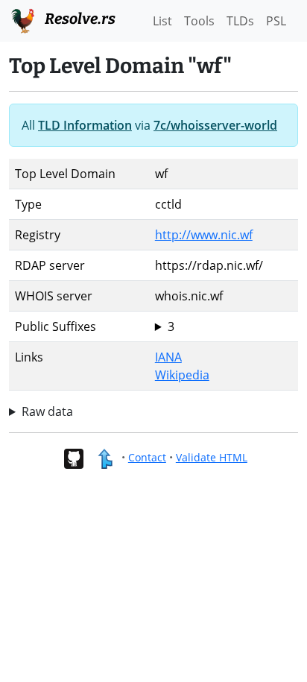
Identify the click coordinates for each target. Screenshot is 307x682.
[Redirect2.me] (104, 457)
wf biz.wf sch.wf (172, 326)
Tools (199, 21)
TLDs (240, 21)
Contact (147, 457)
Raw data (47, 411)
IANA (168, 357)
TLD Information (85, 125)
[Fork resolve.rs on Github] (73, 457)
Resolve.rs (78, 19)
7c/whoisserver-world (215, 125)
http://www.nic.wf (204, 235)
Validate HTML (211, 457)
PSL (276, 21)
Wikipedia (182, 375)
